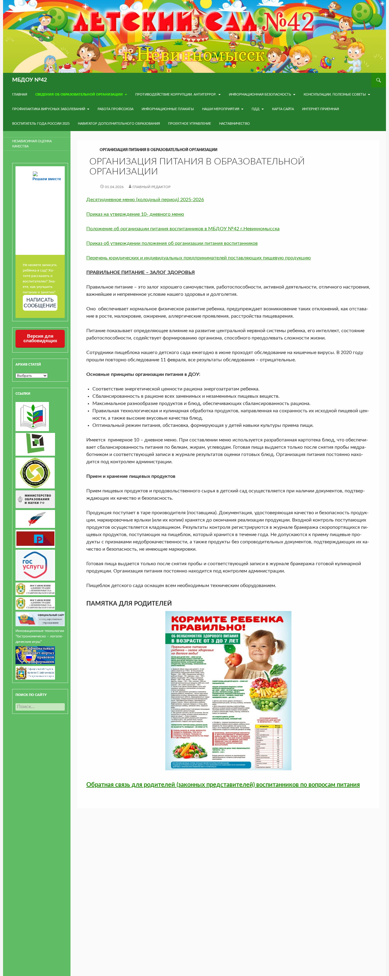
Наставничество (234, 123)
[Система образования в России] (35, 538)
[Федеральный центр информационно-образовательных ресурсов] (32, 416)
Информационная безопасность (260, 94)
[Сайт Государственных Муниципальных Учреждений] (40, 618)
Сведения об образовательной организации (79, 94)
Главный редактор (151, 187)
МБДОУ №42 (29, 80)
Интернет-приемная (320, 109)
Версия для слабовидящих (40, 338)
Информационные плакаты (168, 109)
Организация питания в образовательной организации (158, 150)
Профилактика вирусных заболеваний (48, 109)
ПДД (256, 109)
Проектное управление (189, 123)
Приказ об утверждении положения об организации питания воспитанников (172, 243)
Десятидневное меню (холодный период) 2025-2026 (145, 199)
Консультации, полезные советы (335, 94)
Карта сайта (283, 109)
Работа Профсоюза (115, 109)
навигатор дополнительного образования (119, 123)
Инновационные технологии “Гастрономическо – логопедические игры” (39, 636)
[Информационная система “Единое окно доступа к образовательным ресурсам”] (35, 444)
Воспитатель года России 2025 (41, 123)
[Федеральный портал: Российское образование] (35, 519)
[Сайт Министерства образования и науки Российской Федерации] (35, 499)
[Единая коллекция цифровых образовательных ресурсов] (35, 472)
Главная (19, 94)
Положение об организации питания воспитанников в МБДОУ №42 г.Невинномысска (183, 228)
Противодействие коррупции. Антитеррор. (175, 94)
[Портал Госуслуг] (35, 565)
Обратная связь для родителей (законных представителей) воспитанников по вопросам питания (223, 785)
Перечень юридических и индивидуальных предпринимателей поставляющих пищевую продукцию (198, 257)
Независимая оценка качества (32, 144)
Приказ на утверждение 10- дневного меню (135, 214)
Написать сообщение (40, 302)
